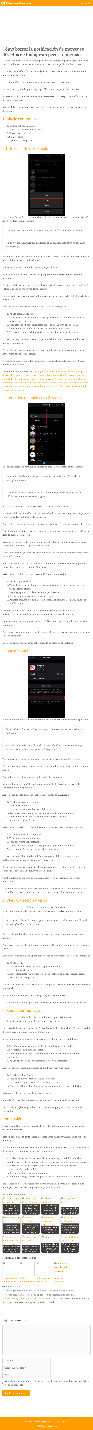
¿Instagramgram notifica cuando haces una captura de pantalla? (40, 1290)
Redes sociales (14, 1286)
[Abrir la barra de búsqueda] (79, 3)
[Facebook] (46, 1411)
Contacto (28, 1422)
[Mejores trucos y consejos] (16, 3)
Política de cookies (60, 1422)
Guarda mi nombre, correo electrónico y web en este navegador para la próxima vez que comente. (47, 1383)
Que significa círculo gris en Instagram (35, 382)
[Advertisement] (46, 26)
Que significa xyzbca (43, 371)
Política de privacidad (43, 1422)
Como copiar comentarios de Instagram (58, 375)
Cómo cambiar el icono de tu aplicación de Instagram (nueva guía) (41, 1294)
